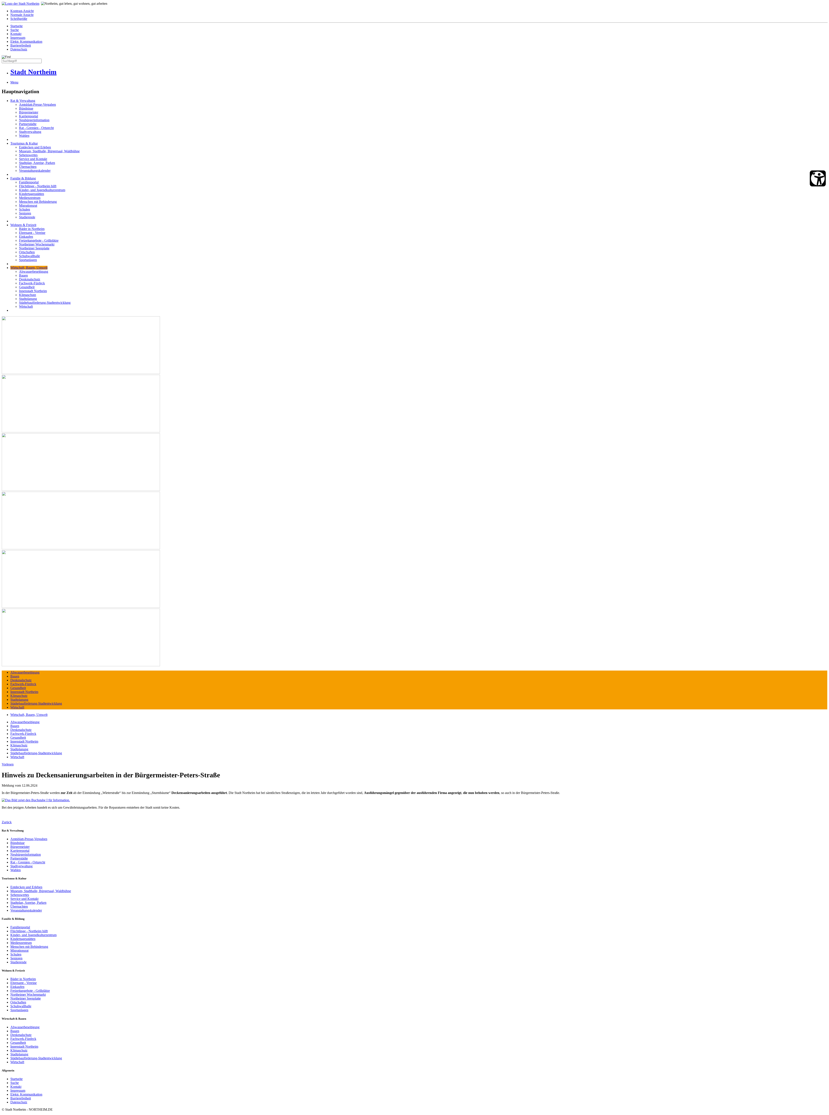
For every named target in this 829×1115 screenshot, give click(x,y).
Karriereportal (28, 116)
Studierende (27, 217)
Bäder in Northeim (31, 229)
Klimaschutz (27, 295)
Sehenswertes (28, 155)
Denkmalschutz (29, 279)
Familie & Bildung (23, 178)
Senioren (25, 213)
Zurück (7, 822)
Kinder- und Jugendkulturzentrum (42, 190)
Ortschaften (27, 252)
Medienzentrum (29, 198)
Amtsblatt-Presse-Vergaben (37, 104)
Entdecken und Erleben (35, 147)
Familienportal (29, 182)
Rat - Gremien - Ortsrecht (36, 128)
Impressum (17, 37)
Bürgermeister (28, 112)
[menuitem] (418, 11)
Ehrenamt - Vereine (32, 233)
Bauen (23, 275)
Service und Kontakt (33, 159)
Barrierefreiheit (20, 45)
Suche (14, 30)
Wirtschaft (26, 306)
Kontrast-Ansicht (22, 11)
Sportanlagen (28, 260)
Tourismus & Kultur (24, 143)
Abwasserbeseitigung (33, 271)
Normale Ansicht (21, 15)
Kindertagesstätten (31, 194)
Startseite (16, 26)
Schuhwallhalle (29, 256)
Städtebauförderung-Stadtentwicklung (45, 302)
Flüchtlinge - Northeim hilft (37, 186)
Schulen (24, 209)
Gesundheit (27, 287)
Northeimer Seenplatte (34, 248)
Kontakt (15, 34)
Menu (14, 82)
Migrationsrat (28, 205)
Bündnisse (26, 108)
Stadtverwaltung (30, 132)
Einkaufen (26, 236)
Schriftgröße (18, 18)
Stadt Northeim (33, 72)
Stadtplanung (28, 299)
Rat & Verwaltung (22, 100)
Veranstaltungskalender (35, 170)
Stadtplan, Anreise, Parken (37, 163)
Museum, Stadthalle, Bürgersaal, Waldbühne (49, 151)
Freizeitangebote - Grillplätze (39, 240)
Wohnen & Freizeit (23, 225)
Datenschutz (18, 49)
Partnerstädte (27, 124)
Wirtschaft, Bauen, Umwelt (28, 267)
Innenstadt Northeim (33, 291)
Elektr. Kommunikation (26, 41)
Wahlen (24, 135)
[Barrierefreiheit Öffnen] (817, 178)
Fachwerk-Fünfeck (32, 283)
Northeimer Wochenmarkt (36, 244)
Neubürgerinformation (34, 120)
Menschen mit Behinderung (38, 201)
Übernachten (27, 167)
